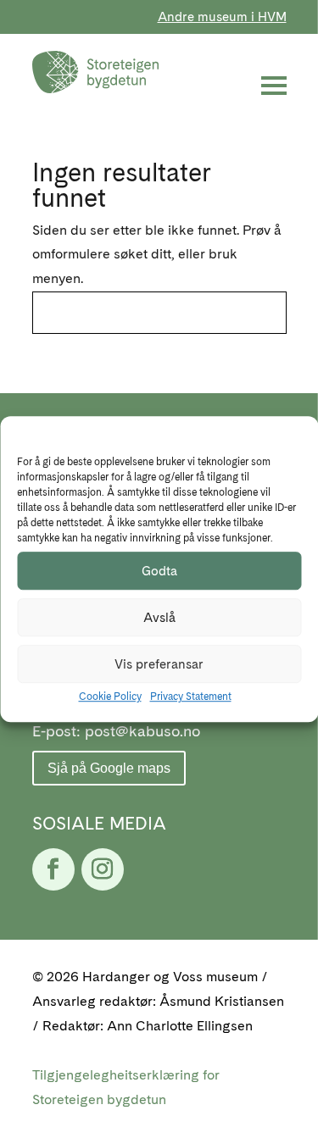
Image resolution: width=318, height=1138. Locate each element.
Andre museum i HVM (222, 17)
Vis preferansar (159, 664)
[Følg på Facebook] (53, 869)
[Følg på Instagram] (102, 869)
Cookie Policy (110, 697)
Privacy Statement (191, 697)
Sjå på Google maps (108, 768)
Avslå (159, 617)
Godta (159, 571)
